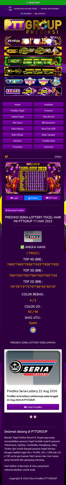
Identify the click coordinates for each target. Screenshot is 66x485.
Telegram (27, 13)
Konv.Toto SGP (49, 128)
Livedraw (48, 104)
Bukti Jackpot (48, 134)
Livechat (41, 13)
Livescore (48, 146)
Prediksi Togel (17, 110)
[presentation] (31, 417)
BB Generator (48, 122)
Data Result (48, 116)
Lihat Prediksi (34, 406)
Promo (34, 197)
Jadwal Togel (17, 116)
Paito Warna (17, 128)
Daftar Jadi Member (50, 8)
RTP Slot (53, 197)
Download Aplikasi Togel (26, 8)
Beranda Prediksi (16, 210)
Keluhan (17, 140)
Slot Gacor (17, 122)
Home (17, 104)
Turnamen (17, 146)
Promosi (49, 110)
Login (15, 197)
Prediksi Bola (48, 140)
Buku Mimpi (17, 134)
